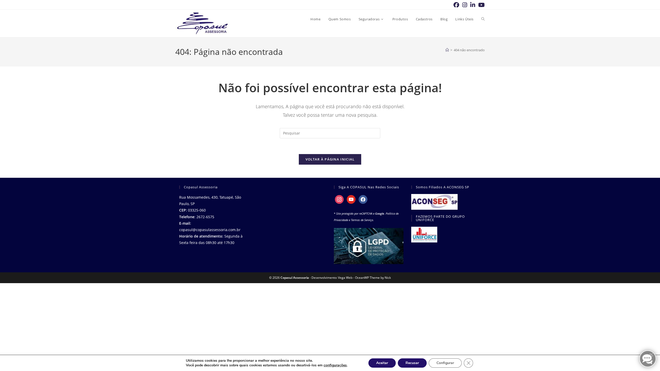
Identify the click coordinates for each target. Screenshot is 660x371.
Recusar (412, 362)
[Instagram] (339, 199)
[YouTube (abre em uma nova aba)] (481, 5)
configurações (335, 365)
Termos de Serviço (362, 220)
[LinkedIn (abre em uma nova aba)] (473, 5)
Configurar (445, 362)
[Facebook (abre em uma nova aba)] (456, 5)
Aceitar (382, 362)
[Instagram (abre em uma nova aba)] (465, 5)
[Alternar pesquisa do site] (483, 19)
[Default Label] (351, 199)
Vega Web (345, 277)
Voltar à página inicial (330, 159)
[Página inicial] (447, 50)
